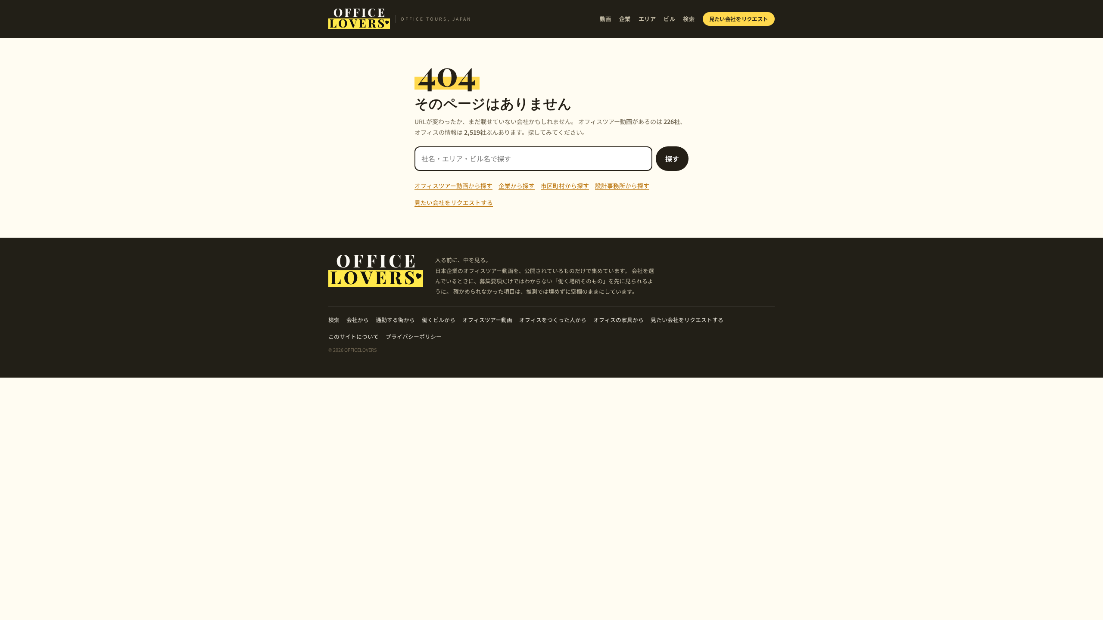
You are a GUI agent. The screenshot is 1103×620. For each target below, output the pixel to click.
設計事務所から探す (622, 185)
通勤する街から (395, 320)
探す (672, 158)
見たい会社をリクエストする (453, 202)
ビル (669, 19)
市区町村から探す (565, 185)
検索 (689, 19)
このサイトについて (353, 336)
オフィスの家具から (618, 320)
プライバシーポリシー (414, 336)
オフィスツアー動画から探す (453, 185)
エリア (647, 19)
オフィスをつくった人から (552, 320)
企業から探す (517, 185)
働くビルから (438, 320)
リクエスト (739, 19)
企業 (625, 19)
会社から (357, 320)
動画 (605, 19)
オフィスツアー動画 (487, 320)
